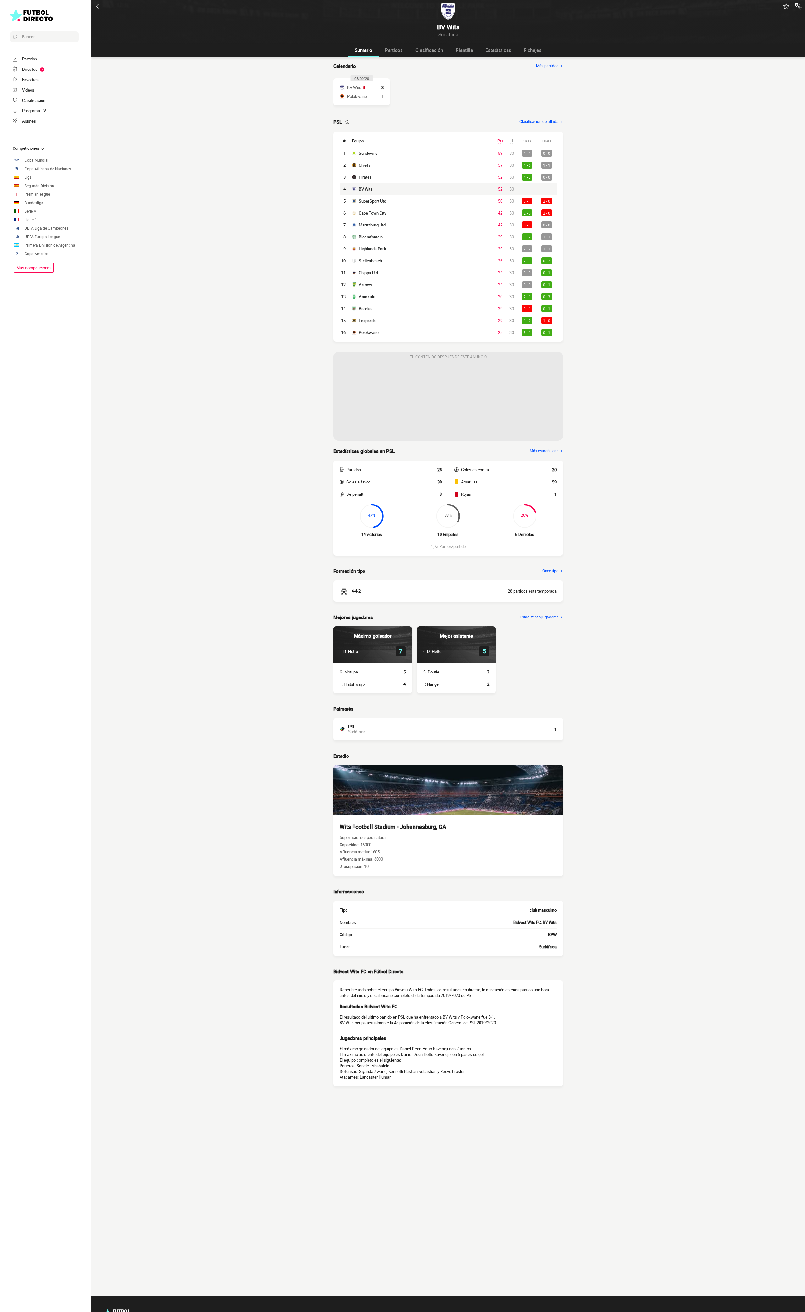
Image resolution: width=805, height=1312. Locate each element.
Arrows (365, 285)
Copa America (37, 253)
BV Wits (366, 189)
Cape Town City (372, 213)
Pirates (365, 177)
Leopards (367, 320)
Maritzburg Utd (372, 225)
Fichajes (532, 50)
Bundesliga (34, 202)
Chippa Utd (368, 273)
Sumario (363, 50)
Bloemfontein (371, 237)
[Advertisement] (448, 401)
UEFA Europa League (42, 236)
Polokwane (369, 332)
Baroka (365, 308)
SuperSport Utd (372, 201)
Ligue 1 (31, 219)
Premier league (37, 194)
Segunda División (39, 185)
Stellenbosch (370, 261)
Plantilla (464, 50)
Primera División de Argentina (50, 245)
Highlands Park (372, 249)
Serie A (30, 211)
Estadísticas (498, 50)
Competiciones (26, 148)
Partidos (394, 50)
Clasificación (429, 50)
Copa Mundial (36, 160)
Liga (28, 177)
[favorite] (786, 6)
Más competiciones (34, 268)
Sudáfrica (548, 947)
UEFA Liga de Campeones (46, 228)
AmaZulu (367, 296)
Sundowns (368, 153)
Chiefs (364, 165)
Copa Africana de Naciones (48, 168)
